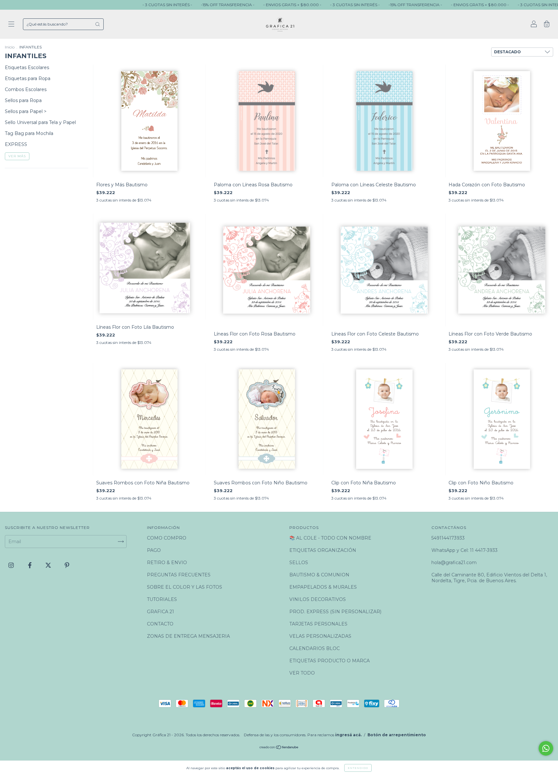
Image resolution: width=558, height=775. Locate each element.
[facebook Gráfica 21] (30, 565)
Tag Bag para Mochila (29, 133)
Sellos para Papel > (25, 111)
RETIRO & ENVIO (167, 562)
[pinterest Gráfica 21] (67, 565)
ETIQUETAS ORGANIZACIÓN (322, 550)
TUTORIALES (162, 599)
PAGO (154, 550)
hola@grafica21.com (454, 562)
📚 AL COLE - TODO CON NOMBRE (330, 538)
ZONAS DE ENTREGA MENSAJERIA (188, 636)
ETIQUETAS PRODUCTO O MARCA (329, 661)
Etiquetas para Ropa (27, 78)
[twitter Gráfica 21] (49, 565)
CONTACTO (160, 624)
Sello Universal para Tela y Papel (40, 122)
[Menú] (11, 25)
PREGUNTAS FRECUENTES (179, 575)
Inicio (10, 47)
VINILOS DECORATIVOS (317, 599)
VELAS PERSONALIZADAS (320, 636)
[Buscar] (97, 24)
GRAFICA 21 (160, 612)
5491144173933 (448, 538)
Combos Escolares (25, 89)
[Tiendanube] (279, 748)
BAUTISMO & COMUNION (319, 575)
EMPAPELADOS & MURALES (323, 587)
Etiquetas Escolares (27, 67)
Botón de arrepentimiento (396, 734)
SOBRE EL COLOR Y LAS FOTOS (184, 587)
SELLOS (298, 562)
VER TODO (302, 673)
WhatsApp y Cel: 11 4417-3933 (464, 550)
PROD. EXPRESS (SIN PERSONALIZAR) (335, 612)
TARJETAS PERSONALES (318, 624)
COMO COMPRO (166, 538)
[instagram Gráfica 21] (12, 565)
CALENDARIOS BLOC (314, 648)
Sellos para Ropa (23, 100)
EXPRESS (16, 144)
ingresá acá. (348, 734)
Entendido (358, 768)
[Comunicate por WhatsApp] (546, 748)
